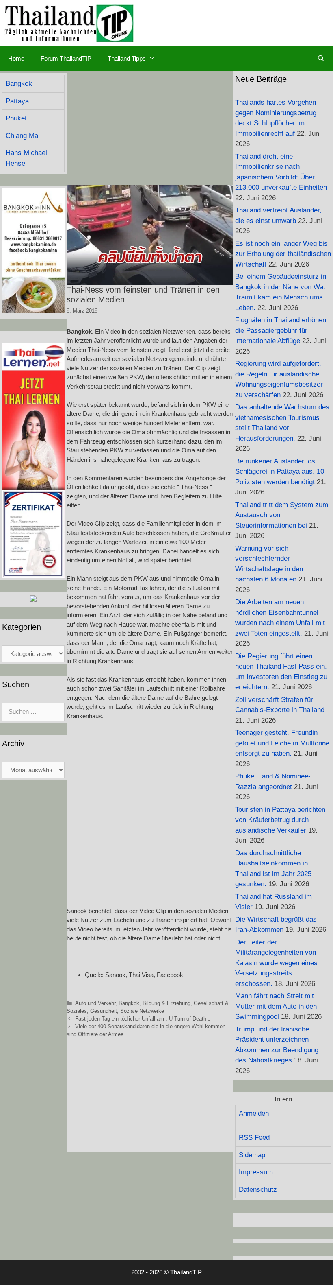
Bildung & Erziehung (166, 1003)
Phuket (16, 118)
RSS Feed (254, 1137)
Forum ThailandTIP (66, 58)
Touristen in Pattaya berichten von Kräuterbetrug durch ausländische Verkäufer (280, 820)
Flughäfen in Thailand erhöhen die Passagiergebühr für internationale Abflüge (280, 330)
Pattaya (17, 101)
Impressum (256, 1172)
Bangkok (129, 1003)
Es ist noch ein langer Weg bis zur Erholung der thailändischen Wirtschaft (283, 254)
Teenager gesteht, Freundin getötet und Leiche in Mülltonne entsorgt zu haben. (282, 743)
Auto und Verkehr (95, 1003)
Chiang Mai (23, 136)
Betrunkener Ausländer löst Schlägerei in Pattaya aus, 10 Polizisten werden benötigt (279, 471)
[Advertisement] (150, 128)
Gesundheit (103, 1011)
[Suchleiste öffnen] (321, 58)
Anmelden (254, 1113)
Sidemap (252, 1155)
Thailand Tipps (127, 58)
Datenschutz (258, 1189)
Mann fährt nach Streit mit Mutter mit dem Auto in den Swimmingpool (276, 1006)
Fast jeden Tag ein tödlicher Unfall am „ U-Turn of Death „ (142, 1019)
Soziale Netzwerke (142, 1011)
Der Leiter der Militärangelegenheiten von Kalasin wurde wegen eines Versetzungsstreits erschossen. (276, 963)
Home (16, 58)
